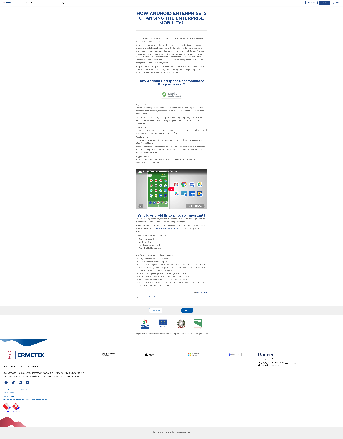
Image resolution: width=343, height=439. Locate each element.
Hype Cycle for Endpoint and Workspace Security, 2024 (272, 362)
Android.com (202, 292)
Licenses (33, 3)
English (336, 3)
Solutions (18, 3)
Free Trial (187, 310)
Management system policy (36, 400)
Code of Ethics (8, 393)
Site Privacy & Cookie (11, 389)
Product (26, 3)
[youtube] (27, 383)
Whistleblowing (9, 396)
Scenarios (42, 3)
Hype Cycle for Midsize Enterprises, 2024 (269, 365)
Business (146, 297)
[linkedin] (20, 383)
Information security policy (13, 400)
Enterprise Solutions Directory (166, 228)
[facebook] (6, 383)
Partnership (60, 3)
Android (141, 297)
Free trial (324, 3)
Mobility (151, 297)
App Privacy (25, 389)
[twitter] (13, 383)
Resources (51, 3)
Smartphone (157, 297)
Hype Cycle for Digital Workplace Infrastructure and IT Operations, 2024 (277, 364)
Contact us (311, 3)
